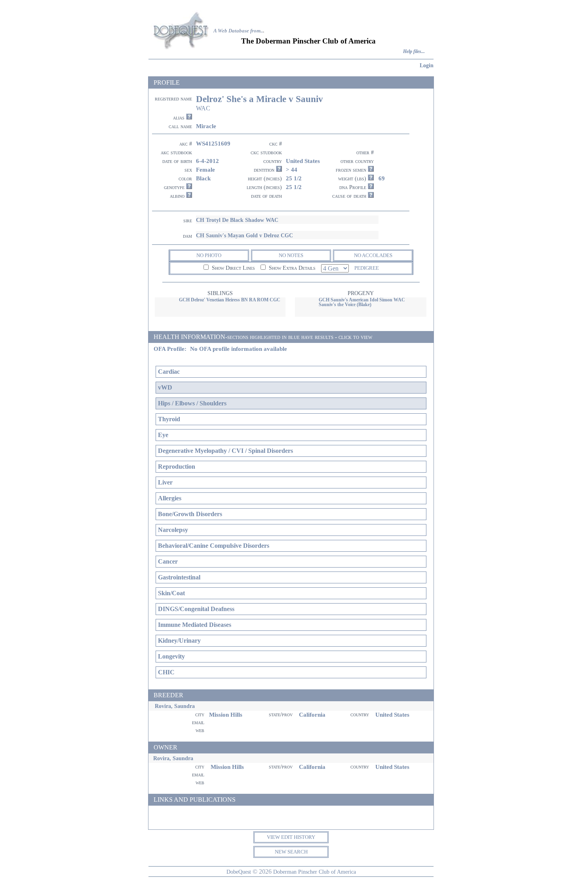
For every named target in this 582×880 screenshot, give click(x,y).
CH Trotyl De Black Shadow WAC (237, 220)
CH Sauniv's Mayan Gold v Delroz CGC (244, 235)
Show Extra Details (291, 268)
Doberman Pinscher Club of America (314, 872)
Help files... (414, 51)
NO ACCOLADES (373, 255)
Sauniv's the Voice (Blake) (345, 304)
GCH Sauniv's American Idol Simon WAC (362, 299)
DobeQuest (238, 872)
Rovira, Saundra (175, 706)
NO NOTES (291, 255)
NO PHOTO (208, 255)
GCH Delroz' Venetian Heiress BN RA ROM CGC (229, 299)
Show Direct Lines (232, 268)
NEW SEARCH (291, 852)
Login (427, 65)
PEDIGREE (366, 268)
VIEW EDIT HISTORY (291, 837)
